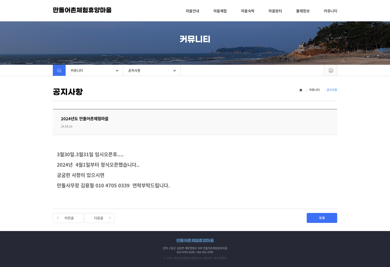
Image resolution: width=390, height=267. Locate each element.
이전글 (69, 217)
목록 (322, 217)
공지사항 (134, 70)
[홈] (59, 70)
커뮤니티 (77, 70)
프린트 (330, 70)
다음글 (98, 217)
